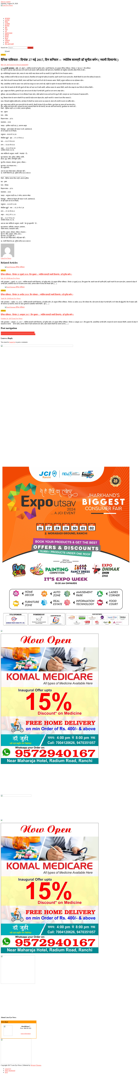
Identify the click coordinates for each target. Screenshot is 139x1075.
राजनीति (7, 24)
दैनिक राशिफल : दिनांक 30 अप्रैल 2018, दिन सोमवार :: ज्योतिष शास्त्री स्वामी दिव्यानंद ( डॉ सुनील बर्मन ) (37, 294)
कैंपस (6, 38)
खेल (6, 27)
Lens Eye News (15, 65)
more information (26, 1033)
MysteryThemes (36, 1065)
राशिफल (7, 40)
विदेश (6, 22)
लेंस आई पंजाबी (9, 44)
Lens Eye (8, 1069)
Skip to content (5, 2)
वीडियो (7, 35)
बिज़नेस (7, 26)
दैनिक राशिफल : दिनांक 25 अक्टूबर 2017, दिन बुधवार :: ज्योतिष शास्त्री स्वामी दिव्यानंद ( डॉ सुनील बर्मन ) (37, 314)
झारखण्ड (7, 18)
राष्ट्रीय (7, 20)
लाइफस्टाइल (8, 33)
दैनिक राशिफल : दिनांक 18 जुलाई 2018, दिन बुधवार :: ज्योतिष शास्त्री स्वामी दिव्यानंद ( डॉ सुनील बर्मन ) (36, 274)
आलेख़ (7, 42)
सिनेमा (7, 37)
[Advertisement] (38, 10)
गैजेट (6, 29)
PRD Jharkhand (10, 1070)
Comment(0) (24, 65)
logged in (12, 342)
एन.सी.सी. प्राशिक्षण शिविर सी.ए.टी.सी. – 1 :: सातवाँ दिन (17, 332)
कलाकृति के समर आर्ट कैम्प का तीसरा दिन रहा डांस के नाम (18, 334)
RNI (6, 1072)
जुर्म (6, 31)
